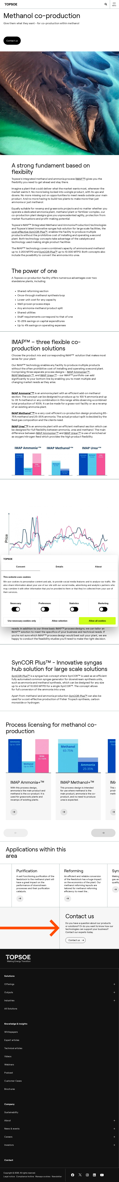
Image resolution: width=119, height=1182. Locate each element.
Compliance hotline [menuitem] (25, 1176)
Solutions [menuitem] (9, 976)
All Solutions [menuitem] (10, 1009)
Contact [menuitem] (8, 1160)
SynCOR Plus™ (48, 251)
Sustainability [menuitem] (11, 1112)
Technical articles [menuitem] (13, 1048)
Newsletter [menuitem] (57, 1176)
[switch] (45, 609)
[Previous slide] (15, 833)
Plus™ (83, 695)
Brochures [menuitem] (9, 1089)
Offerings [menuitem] (9, 984)
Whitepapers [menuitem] (11, 1032)
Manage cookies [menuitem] (42, 1176)
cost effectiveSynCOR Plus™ (29, 231)
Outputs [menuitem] (8, 992)
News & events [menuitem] (12, 1129)
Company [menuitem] (9, 1104)
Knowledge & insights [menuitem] (15, 1024)
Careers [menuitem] (8, 1137)
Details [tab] (59, 567)
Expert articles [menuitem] (11, 1040)
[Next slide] (103, 833)
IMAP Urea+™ (48, 375)
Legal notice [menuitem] (9, 1176)
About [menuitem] (7, 1120)
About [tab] (98, 567)
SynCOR (74, 695)
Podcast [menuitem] (8, 1073)
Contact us (12, 40)
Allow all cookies (97, 621)
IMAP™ (80, 178)
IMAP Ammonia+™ (78, 372)
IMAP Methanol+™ (23, 375)
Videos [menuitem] (7, 1056)
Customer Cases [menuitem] (13, 1081)
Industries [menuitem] (9, 1000)
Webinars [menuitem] (9, 1064)
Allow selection (59, 621)
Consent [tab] (20, 567)
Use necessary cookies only (22, 621)
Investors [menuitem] (9, 1145)
